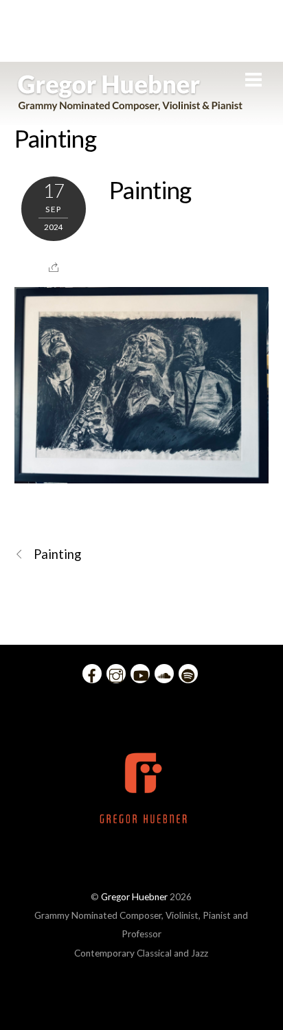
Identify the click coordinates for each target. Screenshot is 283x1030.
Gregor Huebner (134, 896)
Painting (55, 138)
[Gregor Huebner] (130, 104)
